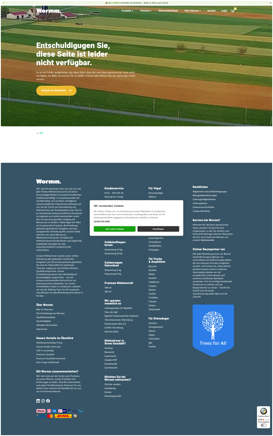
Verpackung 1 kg (113, 269)
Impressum (41, 328)
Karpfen (153, 277)
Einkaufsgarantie (113, 395)
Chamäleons (155, 241)
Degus (152, 334)
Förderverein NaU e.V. (115, 323)
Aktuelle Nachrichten (46, 324)
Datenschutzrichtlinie (203, 207)
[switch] (263, 425)
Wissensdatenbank (168, 10)
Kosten (108, 391)
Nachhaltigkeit (43, 320)
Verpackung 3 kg (113, 273)
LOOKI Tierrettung (114, 327)
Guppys (152, 285)
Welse (152, 273)
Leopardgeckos (156, 237)
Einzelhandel (111, 363)
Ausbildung (110, 388)
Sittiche (152, 196)
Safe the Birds (111, 331)
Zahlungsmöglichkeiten (204, 199)
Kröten (152, 305)
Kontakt (211, 10)
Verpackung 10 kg (113, 249)
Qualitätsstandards (45, 317)
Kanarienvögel (156, 192)
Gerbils (152, 293)
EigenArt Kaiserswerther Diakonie (121, 315)
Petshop (109, 347)
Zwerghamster (156, 326)
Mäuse (152, 330)
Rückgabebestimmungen (205, 195)
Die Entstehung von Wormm (50, 313)
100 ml (108, 287)
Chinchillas (154, 338)
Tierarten (145, 10)
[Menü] (268, 408)
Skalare (152, 289)
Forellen (153, 270)
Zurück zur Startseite (53, 90)
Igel (150, 342)
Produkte (126, 10)
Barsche (153, 266)
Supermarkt (110, 355)
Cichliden (153, 297)
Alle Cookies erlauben (115, 229)
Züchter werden (113, 384)
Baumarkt (109, 351)
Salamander (154, 309)
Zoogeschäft (111, 359)
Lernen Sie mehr (102, 221)
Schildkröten (155, 245)
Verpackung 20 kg (113, 253)
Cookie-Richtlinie (201, 210)
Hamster (153, 322)
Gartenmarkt (111, 367)
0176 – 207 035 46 (114, 192)
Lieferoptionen (200, 203)
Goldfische (154, 281)
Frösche (152, 301)
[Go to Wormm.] (37, 133)
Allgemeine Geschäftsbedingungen (210, 191)
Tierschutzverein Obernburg (119, 319)
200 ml (108, 291)
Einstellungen (158, 229)
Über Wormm (192, 10)
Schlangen (154, 249)
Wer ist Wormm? (44, 309)
